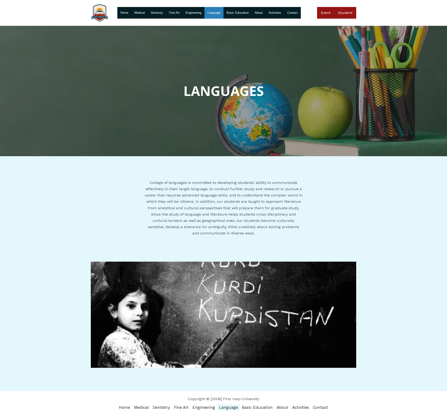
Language (213, 12)
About (259, 12)
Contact (292, 12)
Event (326, 12)
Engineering (193, 12)
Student (345, 12)
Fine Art (174, 12)
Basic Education (238, 12)
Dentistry (157, 12)
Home (124, 12)
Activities (275, 12)
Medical (139, 12)
